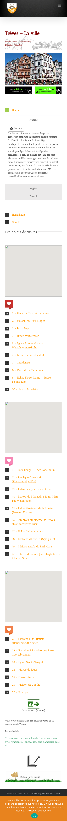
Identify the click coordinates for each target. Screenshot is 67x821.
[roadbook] (33, 772)
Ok (34, 816)
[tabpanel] (33, 153)
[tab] (33, 119)
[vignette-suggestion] (33, 755)
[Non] (62, 808)
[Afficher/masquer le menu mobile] (60, 5)
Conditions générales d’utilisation (45, 793)
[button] (33, 110)
